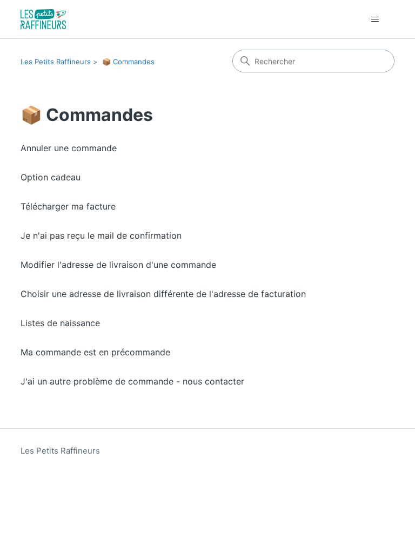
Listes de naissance (60, 323)
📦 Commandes (128, 61)
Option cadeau (51, 177)
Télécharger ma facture (68, 206)
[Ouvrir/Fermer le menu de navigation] (375, 19)
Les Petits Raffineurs (56, 61)
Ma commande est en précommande (95, 352)
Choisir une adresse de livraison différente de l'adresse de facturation (163, 293)
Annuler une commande (69, 148)
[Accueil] (43, 19)
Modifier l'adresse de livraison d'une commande (118, 264)
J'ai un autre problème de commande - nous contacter (132, 381)
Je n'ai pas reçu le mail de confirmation (101, 235)
